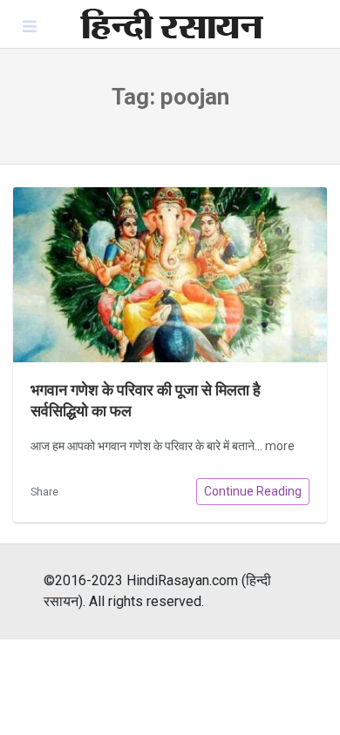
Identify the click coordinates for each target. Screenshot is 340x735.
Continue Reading (253, 491)
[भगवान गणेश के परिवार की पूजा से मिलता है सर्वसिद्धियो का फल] (170, 274)
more (280, 446)
